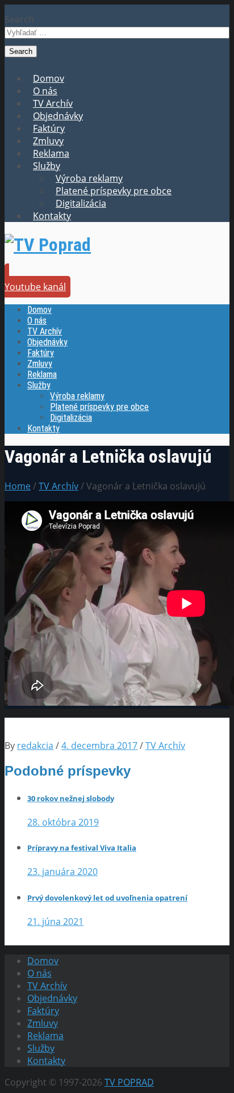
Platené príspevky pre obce (114, 191)
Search (19, 19)
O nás (45, 91)
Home (18, 486)
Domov (48, 78)
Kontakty (52, 216)
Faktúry (49, 128)
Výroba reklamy (89, 178)
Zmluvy (48, 141)
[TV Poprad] (48, 245)
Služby (46, 166)
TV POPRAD (129, 1082)
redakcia (35, 745)
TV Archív (53, 103)
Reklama (51, 153)
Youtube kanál (35, 286)
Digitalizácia (81, 203)
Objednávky (58, 116)
